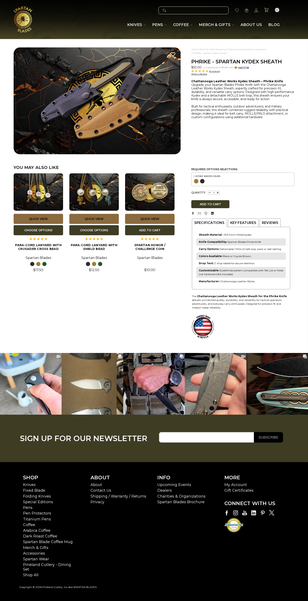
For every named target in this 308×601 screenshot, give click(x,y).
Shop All (31, 575)
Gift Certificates (239, 490)
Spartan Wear (36, 559)
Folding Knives (37, 496)
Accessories (34, 553)
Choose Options (38, 230)
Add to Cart (149, 230)
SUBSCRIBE (268, 437)
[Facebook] (192, 213)
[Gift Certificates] (247, 10)
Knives (29, 484)
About (96, 484)
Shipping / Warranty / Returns (118, 496)
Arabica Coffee (36, 530)
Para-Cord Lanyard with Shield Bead (94, 247)
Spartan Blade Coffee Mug (48, 542)
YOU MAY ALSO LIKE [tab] (36, 167)
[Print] (205, 213)
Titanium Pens (37, 519)
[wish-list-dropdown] (172, 54)
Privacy (97, 502)
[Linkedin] (212, 213)
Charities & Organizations (181, 496)
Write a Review (199, 74)
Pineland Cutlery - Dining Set (47, 566)
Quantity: (198, 192)
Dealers (164, 490)
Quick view (38, 219)
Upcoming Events (174, 484)
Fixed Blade (34, 490)
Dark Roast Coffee (40, 536)
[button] (226, 67)
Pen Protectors (37, 513)
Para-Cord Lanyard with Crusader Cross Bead (38, 247)
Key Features (243, 223)
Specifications (209, 223)
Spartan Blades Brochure (180, 502)
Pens (27, 507)
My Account (235, 484)
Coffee (29, 525)
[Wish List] (237, 10)
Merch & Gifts (35, 547)
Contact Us (101, 490)
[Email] (199, 213)
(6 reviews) (214, 71)
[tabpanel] (97, 100)
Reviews (270, 223)
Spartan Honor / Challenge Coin (149, 247)
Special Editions (38, 502)
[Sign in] (256, 10)
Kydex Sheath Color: (208, 176)
